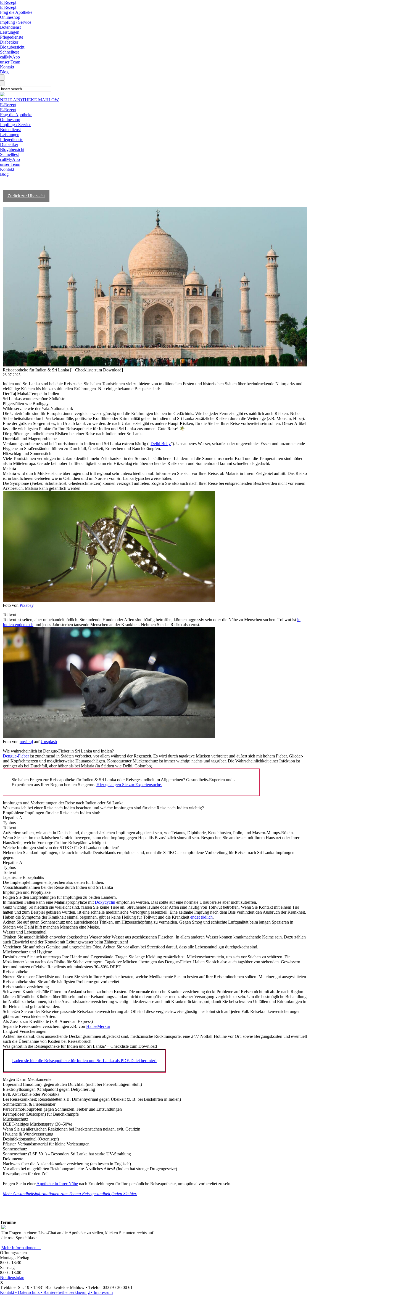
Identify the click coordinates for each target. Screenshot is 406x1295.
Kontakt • (9, 1292)
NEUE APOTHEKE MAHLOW (29, 99)
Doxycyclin (105, 902)
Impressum (103, 1292)
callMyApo (10, 57)
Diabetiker (9, 42)
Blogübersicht (12, 47)
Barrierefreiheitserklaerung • (68, 1292)
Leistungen (9, 32)
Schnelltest (9, 52)
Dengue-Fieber (16, 756)
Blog (4, 72)
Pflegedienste (11, 37)
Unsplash (49, 741)
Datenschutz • (30, 1292)
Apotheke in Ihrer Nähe (57, 1183)
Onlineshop (10, 17)
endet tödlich (201, 917)
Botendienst (10, 27)
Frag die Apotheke (16, 12)
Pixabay (27, 605)
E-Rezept (8, 2)
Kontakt (7, 67)
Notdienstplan (12, 1277)
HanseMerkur (98, 1026)
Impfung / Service (15, 22)
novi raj (26, 741)
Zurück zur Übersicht (26, 195)
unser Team (10, 62)
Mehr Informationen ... (21, 1247)
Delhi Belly (161, 443)
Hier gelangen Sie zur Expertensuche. (129, 784)
